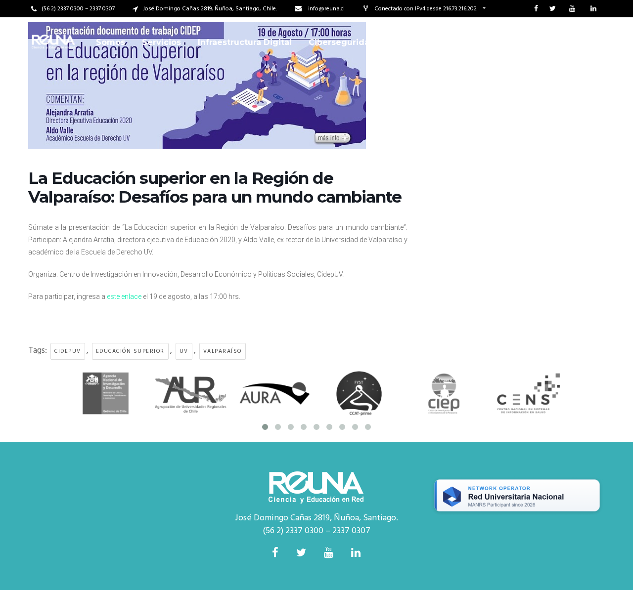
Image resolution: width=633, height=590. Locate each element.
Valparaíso (222, 351)
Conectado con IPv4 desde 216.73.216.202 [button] (426, 9)
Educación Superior (130, 351)
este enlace (124, 296)
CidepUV (67, 351)
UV (184, 351)
